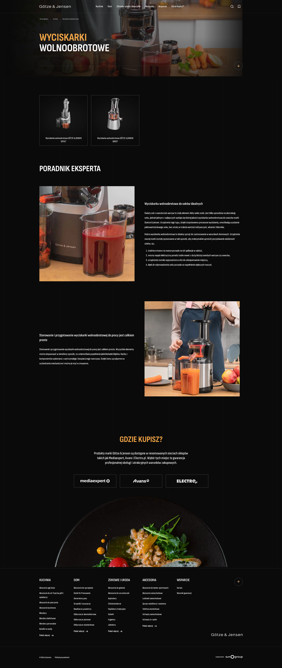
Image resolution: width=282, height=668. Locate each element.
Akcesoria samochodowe (152, 593)
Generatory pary (80, 598)
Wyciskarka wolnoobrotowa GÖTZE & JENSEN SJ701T (64, 140)
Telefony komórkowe (150, 609)
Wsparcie (162, 6)
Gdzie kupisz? (177, 6)
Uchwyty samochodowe (152, 614)
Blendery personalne (47, 623)
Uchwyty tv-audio (149, 619)
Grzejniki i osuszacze (82, 603)
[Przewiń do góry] (238, 582)
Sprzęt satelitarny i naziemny (154, 603)
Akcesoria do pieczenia (48, 602)
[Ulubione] (239, 6)
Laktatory (112, 625)
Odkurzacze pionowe (82, 619)
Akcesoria (149, 6)
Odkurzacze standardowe (84, 625)
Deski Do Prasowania (82, 593)
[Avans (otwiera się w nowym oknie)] (141, 481)
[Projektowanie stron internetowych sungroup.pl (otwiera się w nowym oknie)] (229, 657)
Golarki (111, 614)
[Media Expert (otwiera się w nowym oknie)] (95, 481)
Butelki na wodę (45, 629)
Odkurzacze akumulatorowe (85, 614)
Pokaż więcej (44, 635)
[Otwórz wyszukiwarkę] (232, 6)
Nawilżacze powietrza (82, 609)
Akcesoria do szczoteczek (118, 593)
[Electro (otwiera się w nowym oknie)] (187, 481)
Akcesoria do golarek (116, 588)
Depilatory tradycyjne (117, 609)
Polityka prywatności (62, 657)
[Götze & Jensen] (55, 6)
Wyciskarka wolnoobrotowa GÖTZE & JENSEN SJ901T (115, 140)
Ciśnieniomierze (114, 603)
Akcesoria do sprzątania (83, 588)
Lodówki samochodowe (151, 598)
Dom (110, 6)
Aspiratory (112, 598)
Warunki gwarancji (184, 593)
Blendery (43, 613)
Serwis (179, 588)
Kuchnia (99, 6)
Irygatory (111, 619)
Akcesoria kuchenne (47, 607)
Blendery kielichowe (47, 618)
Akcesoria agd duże (47, 588)
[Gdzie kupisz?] (238, 66)
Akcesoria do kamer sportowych (155, 588)
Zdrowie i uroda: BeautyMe (128, 6)
